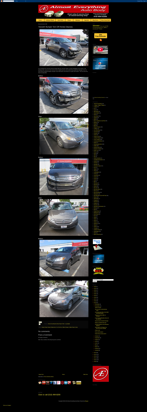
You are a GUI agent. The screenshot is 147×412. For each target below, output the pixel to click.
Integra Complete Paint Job (100, 322)
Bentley (95, 122)
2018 (95, 297)
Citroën (95, 134)
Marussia (96, 183)
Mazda (95, 186)
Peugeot (95, 200)
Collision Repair (49, 20)
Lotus (95, 180)
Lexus (95, 176)
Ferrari (95, 151)
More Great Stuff (105, 20)
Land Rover (96, 175)
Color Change (97, 139)
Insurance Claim (97, 165)
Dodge (95, 145)
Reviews (77, 20)
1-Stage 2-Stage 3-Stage (99, 105)
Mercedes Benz (97, 189)
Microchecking (97, 192)
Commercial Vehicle (98, 141)
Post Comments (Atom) (49, 376)
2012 (95, 356)
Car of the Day (59, 327)
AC (94, 108)
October (97, 336)
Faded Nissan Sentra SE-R (100, 333)
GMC (95, 155)
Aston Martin (96, 113)
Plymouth (96, 201)
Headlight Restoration (98, 159)
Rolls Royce (96, 214)
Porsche (95, 204)
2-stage (95, 106)
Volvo (95, 232)
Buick (95, 125)
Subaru (95, 221)
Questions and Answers (99, 206)
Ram (95, 209)
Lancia (95, 173)
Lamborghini (96, 172)
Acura (95, 109)
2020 (95, 293)
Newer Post (41, 374)
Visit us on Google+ (7, 405)
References (96, 212)
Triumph (95, 228)
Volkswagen (96, 231)
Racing (95, 208)
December (97, 304)
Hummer (95, 162)
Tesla (95, 225)
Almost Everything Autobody (99, 97)
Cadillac (95, 128)
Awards (95, 117)
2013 (95, 354)
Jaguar (95, 169)
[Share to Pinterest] (41, 326)
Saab (95, 217)
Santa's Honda (98, 307)
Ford (95, 153)
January (97, 350)
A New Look (97, 330)
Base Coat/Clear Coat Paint (99, 120)
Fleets (69, 20)
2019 (95, 295)
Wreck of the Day (97, 234)
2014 (95, 352)
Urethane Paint (97, 229)
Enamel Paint (96, 147)
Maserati (95, 184)
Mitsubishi (96, 193)
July (96, 341)
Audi (95, 114)
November (97, 306)
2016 (95, 300)
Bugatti (95, 123)
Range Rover (96, 211)
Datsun (95, 142)
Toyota (95, 226)
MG (94, 181)
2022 (95, 291)
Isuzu (95, 167)
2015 (95, 302)
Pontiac (95, 203)
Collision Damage (65, 327)
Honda (76, 327)
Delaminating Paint (98, 144)
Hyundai (95, 164)
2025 (95, 286)
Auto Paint (60, 20)
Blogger (86, 401)
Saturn (95, 218)
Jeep (95, 170)
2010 (95, 359)
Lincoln (95, 178)
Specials (86, 20)
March (96, 346)
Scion (95, 220)
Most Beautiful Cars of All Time (100, 195)
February (97, 348)
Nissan (95, 197)
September (97, 337)
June (96, 343)
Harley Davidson (97, 158)
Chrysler (95, 133)
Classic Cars (96, 136)
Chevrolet (96, 131)
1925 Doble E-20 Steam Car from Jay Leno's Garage (101, 328)
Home (40, 20)
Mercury (95, 190)
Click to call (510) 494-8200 (49, 395)
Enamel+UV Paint (97, 148)
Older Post (85, 374)
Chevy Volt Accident (99, 332)
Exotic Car (96, 150)
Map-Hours (95, 20)
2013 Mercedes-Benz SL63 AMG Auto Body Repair (102, 313)
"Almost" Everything (98, 103)
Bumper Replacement (52, 327)
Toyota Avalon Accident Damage (101, 320)
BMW (95, 119)
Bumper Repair (44, 327)
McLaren (95, 187)
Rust (95, 215)
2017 (95, 299)
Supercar (96, 223)
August (96, 339)
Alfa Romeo (96, 111)
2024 (95, 288)
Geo (95, 156)
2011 (95, 357)
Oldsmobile (96, 198)
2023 (95, 290)
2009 (95, 361)
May (96, 345)
